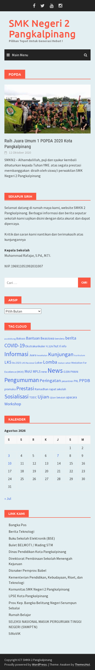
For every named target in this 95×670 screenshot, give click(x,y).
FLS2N (49, 346)
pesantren (67, 381)
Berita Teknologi (21, 531)
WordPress (39, 664)
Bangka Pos (18, 525)
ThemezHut (82, 664)
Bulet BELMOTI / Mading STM (31, 545)
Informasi (16, 354)
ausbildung (10, 338)
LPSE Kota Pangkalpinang (28, 596)
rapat (52, 389)
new (44, 372)
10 (9, 463)
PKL (76, 381)
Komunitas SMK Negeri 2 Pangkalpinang (39, 589)
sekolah (61, 389)
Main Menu (20, 55)
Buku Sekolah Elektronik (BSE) (32, 538)
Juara (32, 355)
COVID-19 (14, 345)
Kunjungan (61, 354)
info (64, 346)
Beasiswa (47, 338)
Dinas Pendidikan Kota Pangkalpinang (37, 551)
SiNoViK (15, 633)
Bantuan (33, 338)
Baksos (20, 338)
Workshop (12, 403)
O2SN (66, 372)
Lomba (50, 362)
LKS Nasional (28, 362)
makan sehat (64, 362)
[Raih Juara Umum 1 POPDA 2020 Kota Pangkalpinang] (47, 108)
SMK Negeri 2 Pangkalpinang (42, 28)
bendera (60, 338)
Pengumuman (21, 380)
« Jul (7, 498)
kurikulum (79, 355)
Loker (38, 363)
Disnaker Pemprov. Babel (27, 570)
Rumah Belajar (20, 614)
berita (70, 338)
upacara (71, 397)
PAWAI (74, 372)
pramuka (10, 389)
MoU (28, 371)
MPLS (37, 371)
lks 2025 (16, 362)
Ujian (43, 397)
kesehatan (42, 355)
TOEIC (33, 397)
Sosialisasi (16, 396)
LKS (7, 362)
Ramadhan (41, 389)
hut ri (57, 346)
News (55, 370)
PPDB (84, 380)
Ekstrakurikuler (35, 346)
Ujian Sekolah (57, 397)
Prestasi (25, 388)
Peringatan (50, 380)
